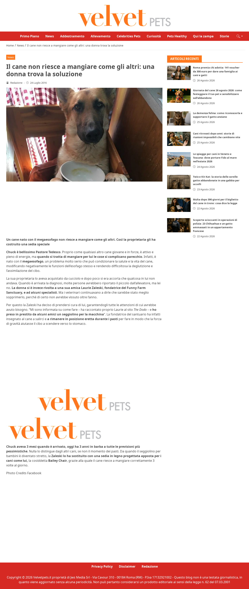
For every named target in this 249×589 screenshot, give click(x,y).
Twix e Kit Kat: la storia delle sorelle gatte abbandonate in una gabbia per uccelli (216, 180)
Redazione (150, 566)
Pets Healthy (177, 36)
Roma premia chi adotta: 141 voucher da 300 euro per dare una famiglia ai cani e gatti (216, 71)
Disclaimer (127, 566)
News (49, 36)
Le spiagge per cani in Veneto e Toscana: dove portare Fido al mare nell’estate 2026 (215, 157)
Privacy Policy (102, 566)
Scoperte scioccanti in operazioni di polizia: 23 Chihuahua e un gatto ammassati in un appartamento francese (215, 225)
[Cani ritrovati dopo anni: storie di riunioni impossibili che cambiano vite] (179, 139)
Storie (224, 36)
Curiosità (154, 36)
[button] (240, 36)
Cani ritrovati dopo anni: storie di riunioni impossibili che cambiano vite (216, 135)
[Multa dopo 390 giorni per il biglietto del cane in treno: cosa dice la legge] (179, 205)
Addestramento (72, 36)
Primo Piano (29, 36)
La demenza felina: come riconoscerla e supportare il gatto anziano (217, 115)
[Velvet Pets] (124, 15)
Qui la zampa (203, 36)
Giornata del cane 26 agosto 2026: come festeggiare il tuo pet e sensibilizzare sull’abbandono (217, 94)
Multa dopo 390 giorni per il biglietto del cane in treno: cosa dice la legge (215, 201)
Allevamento (100, 36)
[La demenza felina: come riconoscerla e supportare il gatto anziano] (179, 118)
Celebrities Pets (128, 36)
